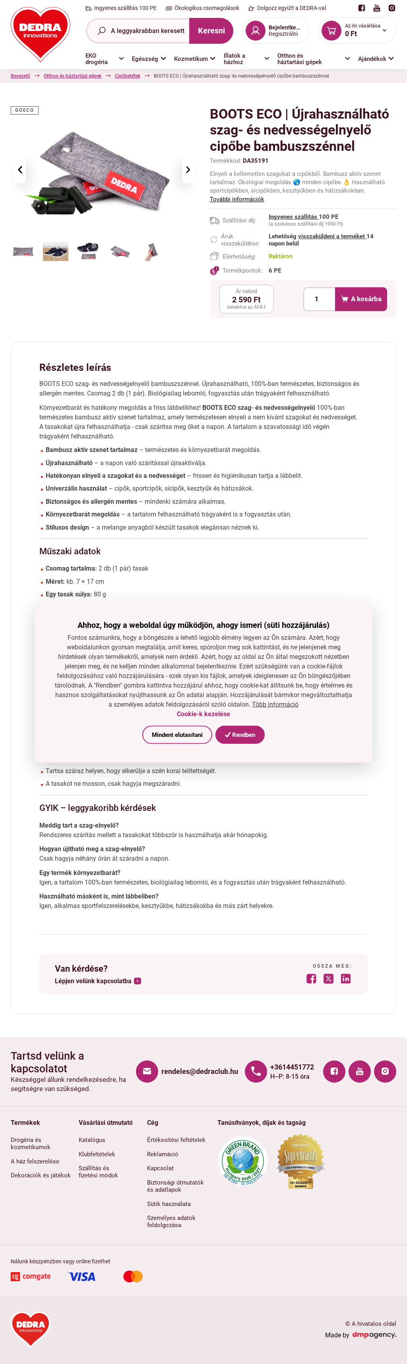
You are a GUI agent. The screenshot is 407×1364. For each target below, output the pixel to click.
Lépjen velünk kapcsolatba (93, 981)
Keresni (211, 30)
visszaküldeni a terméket (332, 236)
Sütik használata (169, 1204)
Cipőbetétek (127, 76)
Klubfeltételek (97, 1154)
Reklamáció (162, 1154)
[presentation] (20, 169)
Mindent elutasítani (177, 734)
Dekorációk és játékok (41, 1175)
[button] (104, 59)
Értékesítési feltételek (176, 1140)
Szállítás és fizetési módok (98, 1172)
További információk (237, 199)
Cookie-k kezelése (203, 714)
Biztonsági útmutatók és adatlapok (175, 1186)
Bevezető (20, 76)
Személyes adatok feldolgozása (171, 1221)
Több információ (275, 704)
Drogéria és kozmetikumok (30, 1143)
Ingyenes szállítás (294, 216)
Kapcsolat (160, 1168)
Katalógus (92, 1140)
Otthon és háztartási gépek (72, 76)
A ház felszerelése (35, 1161)
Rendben (243, 734)
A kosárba (366, 299)
